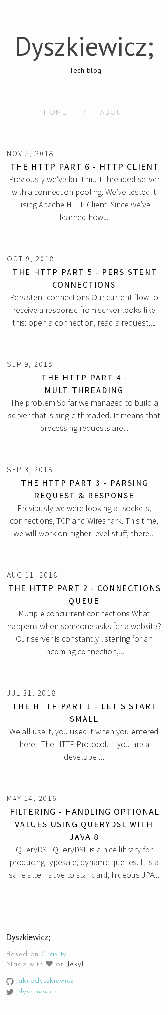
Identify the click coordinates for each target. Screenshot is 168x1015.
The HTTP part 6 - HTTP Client (84, 166)
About (113, 113)
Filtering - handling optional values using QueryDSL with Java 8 (85, 824)
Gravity (54, 954)
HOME (56, 113)
